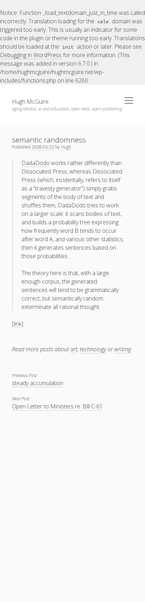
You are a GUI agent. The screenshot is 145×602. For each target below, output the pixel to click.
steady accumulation (37, 383)
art (73, 349)
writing (122, 349)
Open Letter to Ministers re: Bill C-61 (57, 406)
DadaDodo (35, 163)
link (17, 324)
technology (93, 349)
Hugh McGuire (30, 101)
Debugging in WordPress (31, 55)
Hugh (66, 147)
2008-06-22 (43, 147)
